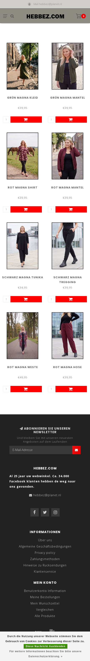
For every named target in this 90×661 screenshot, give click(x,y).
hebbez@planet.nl (47, 495)
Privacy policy (45, 553)
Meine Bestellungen (45, 597)
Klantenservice (45, 571)
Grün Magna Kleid (22, 98)
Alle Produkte (45, 616)
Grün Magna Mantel (67, 98)
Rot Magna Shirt (22, 187)
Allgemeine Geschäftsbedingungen (45, 546)
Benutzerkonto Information (45, 591)
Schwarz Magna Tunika (22, 277)
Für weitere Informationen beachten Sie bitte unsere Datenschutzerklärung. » (45, 654)
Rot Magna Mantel (67, 187)
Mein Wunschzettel (45, 603)
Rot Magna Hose (67, 367)
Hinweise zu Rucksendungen (45, 565)
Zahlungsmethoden (45, 559)
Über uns (45, 540)
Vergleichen (45, 610)
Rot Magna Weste (22, 367)
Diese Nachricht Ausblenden (45, 646)
